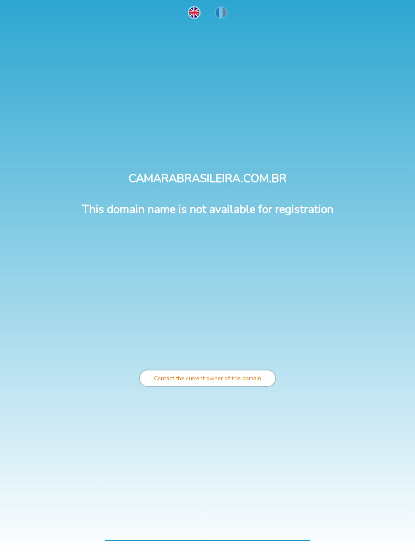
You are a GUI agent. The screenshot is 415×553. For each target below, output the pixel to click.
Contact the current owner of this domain (207, 378)
